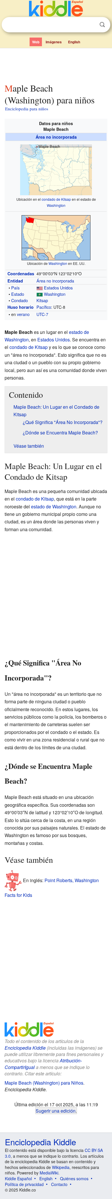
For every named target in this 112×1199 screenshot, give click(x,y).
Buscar (102, 24)
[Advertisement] (56, 64)
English (74, 41)
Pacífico (43, 307)
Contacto (59, 1184)
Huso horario (20, 307)
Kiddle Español (18, 1178)
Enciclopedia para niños (26, 108)
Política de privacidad (24, 1184)
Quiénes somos (74, 1178)
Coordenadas (20, 273)
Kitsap (42, 300)
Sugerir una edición (56, 1110)
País (15, 288)
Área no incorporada (56, 137)
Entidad (15, 281)
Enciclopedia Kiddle (25, 1047)
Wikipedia (60, 1167)
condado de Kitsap (56, 199)
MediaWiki (49, 1173)
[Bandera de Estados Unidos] (39, 288)
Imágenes (54, 41)
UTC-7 (42, 314)
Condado (19, 300)
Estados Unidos (58, 288)
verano (23, 314)
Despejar (90, 25)
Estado (17, 294)
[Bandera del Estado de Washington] (39, 294)
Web (35, 41)
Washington (56, 205)
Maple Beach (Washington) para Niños (44, 1082)
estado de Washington (53, 506)
